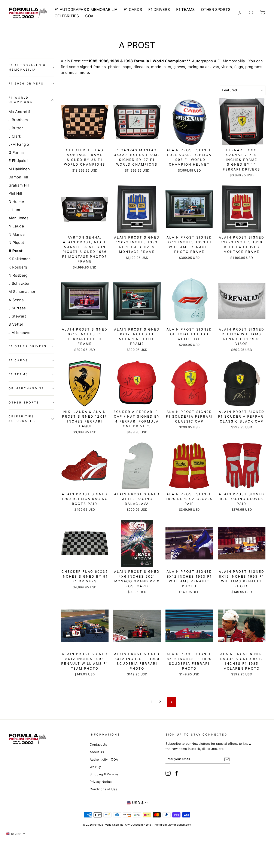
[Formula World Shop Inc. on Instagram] (168, 773)
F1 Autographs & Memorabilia (86, 9)
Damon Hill (18, 177)
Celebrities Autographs (22, 418)
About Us (97, 752)
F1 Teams (185, 9)
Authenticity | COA (104, 759)
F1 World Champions (20, 100)
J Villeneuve (19, 333)
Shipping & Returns (104, 774)
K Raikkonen (20, 259)
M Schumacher (22, 291)
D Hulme (16, 202)
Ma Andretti (19, 112)
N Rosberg (18, 275)
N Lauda (16, 226)
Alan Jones (18, 218)
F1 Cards (133, 9)
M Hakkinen (19, 169)
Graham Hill (19, 185)
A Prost (15, 251)
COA (89, 16)
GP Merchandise (26, 388)
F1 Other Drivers (28, 346)
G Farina (16, 152)
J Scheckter (19, 283)
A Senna (16, 300)
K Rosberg (18, 267)
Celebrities (67, 16)
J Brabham (18, 120)
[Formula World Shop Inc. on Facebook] (176, 773)
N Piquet (16, 242)
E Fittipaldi (18, 161)
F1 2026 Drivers (26, 83)
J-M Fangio (19, 144)
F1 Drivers (159, 9)
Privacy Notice (101, 781)
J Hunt (15, 210)
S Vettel (16, 324)
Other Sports (215, 9)
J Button (16, 128)
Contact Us (98, 744)
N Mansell (18, 234)
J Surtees (17, 308)
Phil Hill (15, 193)
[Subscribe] (227, 759)
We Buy (95, 767)
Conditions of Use (103, 789)
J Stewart (17, 316)
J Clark (15, 136)
